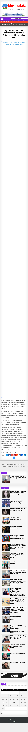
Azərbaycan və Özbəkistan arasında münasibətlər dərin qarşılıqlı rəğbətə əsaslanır (17, 537)
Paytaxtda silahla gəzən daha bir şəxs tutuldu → (15, 466)
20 (14, 702)
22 (21, 702)
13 (14, 699)
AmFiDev (14, 721)
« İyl (2, 713)
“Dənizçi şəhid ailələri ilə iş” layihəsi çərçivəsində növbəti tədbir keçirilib (18, 477)
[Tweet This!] (7, 455)
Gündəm (14, 28)
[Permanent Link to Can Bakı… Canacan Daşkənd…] (6, 565)
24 (3, 705)
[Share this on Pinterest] (15, 455)
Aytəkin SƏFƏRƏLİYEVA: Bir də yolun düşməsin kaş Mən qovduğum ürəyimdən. (18, 493)
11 (6, 699)
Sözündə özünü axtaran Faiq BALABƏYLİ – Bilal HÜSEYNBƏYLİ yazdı (18, 637)
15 (21, 699)
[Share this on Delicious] (14, 458)
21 (17, 702)
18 (6, 702)
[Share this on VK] (20, 455)
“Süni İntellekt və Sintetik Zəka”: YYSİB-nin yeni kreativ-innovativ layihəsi (16, 501)
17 (3, 702)
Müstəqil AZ (9, 39)
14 (17, 699)
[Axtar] (11, 23)
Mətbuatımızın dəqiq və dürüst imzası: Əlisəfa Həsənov (16, 618)
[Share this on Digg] (22, 455)
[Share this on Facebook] (9, 455)
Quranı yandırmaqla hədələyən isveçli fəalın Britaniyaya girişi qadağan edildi (14, 34)
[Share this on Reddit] (17, 455)
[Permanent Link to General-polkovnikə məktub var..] (6, 656)
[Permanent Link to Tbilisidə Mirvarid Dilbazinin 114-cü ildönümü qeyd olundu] (6, 647)
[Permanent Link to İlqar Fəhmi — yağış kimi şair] (6, 665)
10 (3, 699)
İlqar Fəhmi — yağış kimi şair (17, 662)
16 (25, 699)
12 (10, 699)
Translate (23, 20)
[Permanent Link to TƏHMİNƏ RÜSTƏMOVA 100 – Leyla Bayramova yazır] (6, 512)
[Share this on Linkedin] (25, 455)
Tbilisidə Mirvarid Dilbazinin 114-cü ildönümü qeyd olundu (17, 646)
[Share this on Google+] (12, 455)
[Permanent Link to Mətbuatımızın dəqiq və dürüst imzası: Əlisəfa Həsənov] (6, 619)
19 (10, 702)
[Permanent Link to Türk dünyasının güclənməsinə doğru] (6, 520)
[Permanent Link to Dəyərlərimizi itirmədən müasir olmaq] (6, 529)
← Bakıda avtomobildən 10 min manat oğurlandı (13, 464)
